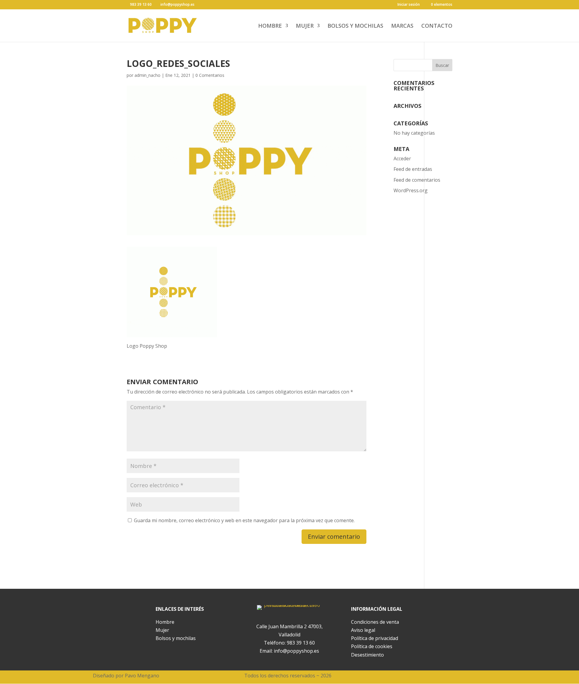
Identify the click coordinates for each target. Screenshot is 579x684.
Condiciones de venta (375, 622)
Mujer (162, 630)
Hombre (165, 622)
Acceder (402, 158)
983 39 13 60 (301, 642)
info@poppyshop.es (296, 651)
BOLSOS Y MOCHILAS (355, 26)
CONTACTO (436, 26)
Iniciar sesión (408, 5)
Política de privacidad (374, 638)
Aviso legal (363, 630)
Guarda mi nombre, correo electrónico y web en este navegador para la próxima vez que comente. (244, 520)
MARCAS (402, 26)
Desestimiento (367, 654)
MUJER (305, 26)
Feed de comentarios (417, 180)
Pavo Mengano (142, 675)
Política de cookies (371, 646)
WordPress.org (411, 190)
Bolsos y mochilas (176, 638)
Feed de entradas (413, 169)
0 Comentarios (209, 75)
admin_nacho (147, 75)
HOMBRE (270, 26)
